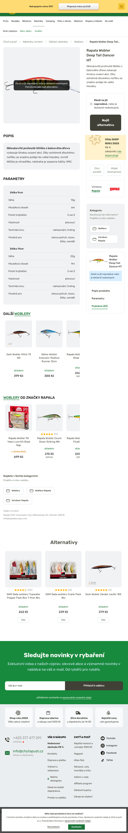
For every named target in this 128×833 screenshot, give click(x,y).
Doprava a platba (57, 760)
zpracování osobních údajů (78, 821)
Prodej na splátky (57, 797)
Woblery (79, 41)
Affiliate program (83, 783)
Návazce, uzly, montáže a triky (82, 768)
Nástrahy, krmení (32, 41)
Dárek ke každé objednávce (56, 789)
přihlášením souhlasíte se (63, 697)
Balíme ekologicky (56, 779)
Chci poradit (97, 170)
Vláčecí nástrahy (58, 41)
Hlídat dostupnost (114, 170)
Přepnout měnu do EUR (78, 6)
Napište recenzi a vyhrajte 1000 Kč (83, 745)
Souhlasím (77, 827)
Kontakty (52, 753)
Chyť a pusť (10, 41)
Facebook (111, 752)
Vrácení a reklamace (53, 768)
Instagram (111, 745)
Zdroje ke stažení (83, 796)
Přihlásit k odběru (94, 685)
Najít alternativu (105, 122)
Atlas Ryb (79, 760)
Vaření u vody (81, 777)
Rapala (96, 190)
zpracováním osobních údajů (77, 697)
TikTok (109, 760)
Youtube (110, 738)
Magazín (78, 753)
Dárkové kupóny (82, 790)
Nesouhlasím (53, 827)
